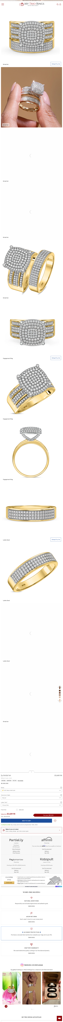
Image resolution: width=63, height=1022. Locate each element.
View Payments (16, 849)
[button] (11, 988)
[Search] (57, 4)
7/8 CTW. (14, 780)
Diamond (9, 780)
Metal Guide (61, 787)
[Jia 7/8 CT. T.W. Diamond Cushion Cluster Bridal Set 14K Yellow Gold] (31, 754)
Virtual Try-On (56, 64)
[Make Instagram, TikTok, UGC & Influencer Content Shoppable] (56, 1006)
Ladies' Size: (4, 802)
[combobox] (31, 790)
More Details (20, 780)
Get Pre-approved (46, 849)
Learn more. (31, 906)
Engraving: (3, 809)
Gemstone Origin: (5, 795)
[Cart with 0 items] (60, 4)
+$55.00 (21, 809)
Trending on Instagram (33, 965)
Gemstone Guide (61, 795)
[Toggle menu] (2, 4)
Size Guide (61, 802)
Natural (3, 780)
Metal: (2, 787)
